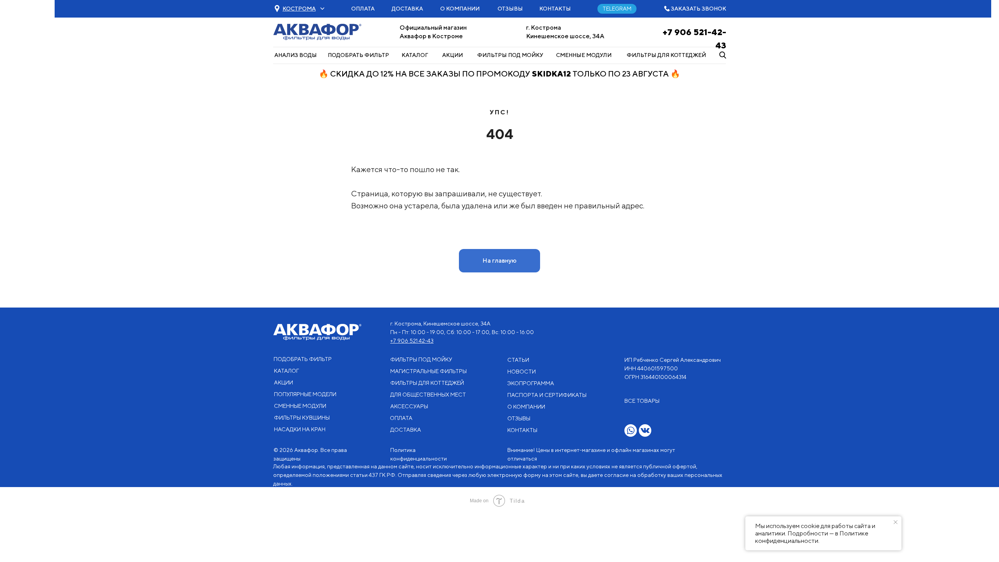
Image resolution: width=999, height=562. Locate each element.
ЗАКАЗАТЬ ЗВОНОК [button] (698, 8)
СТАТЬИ (518, 360)
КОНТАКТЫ (555, 8)
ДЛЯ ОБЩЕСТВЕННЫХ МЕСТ (428, 394)
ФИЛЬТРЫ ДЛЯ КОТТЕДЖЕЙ (666, 55)
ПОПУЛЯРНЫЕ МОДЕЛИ (305, 394)
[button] (299, 8)
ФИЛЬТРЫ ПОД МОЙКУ (510, 55)
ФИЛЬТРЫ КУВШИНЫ (302, 417)
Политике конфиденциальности (811, 537)
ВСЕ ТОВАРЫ (641, 401)
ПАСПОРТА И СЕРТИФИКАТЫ (547, 395)
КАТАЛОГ (415, 55)
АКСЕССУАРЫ (409, 406)
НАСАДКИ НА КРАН (299, 429)
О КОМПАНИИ (460, 8)
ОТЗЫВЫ (510, 8)
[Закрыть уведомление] (895, 522)
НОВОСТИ (521, 371)
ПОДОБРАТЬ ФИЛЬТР (358, 55)
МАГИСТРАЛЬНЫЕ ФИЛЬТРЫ (428, 371)
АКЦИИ (452, 55)
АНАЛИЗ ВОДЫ (295, 55)
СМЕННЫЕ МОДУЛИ (583, 55)
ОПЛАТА (363, 8)
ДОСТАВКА (407, 8)
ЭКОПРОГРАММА (530, 383)
